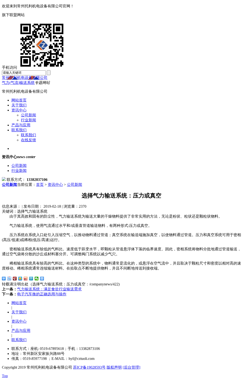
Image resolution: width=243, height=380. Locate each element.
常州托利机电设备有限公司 (24, 78)
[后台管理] (131, 367)
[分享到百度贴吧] (9, 278)
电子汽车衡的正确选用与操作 (41, 294)
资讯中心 (19, 110)
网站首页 (19, 100)
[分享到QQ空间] (20, 278)
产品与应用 (20, 125)
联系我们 (19, 130)
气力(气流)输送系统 (18, 83)
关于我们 (19, 105)
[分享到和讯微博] (15, 278)
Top (5, 376)
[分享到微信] (37, 278)
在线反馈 (28, 140)
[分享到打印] (42, 278)
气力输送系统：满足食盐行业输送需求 (49, 289)
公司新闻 (28, 115)
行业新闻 (28, 120)
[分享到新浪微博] (26, 278)
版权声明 (114, 367)
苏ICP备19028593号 (89, 367)
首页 (40, 185)
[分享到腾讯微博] (31, 278)
